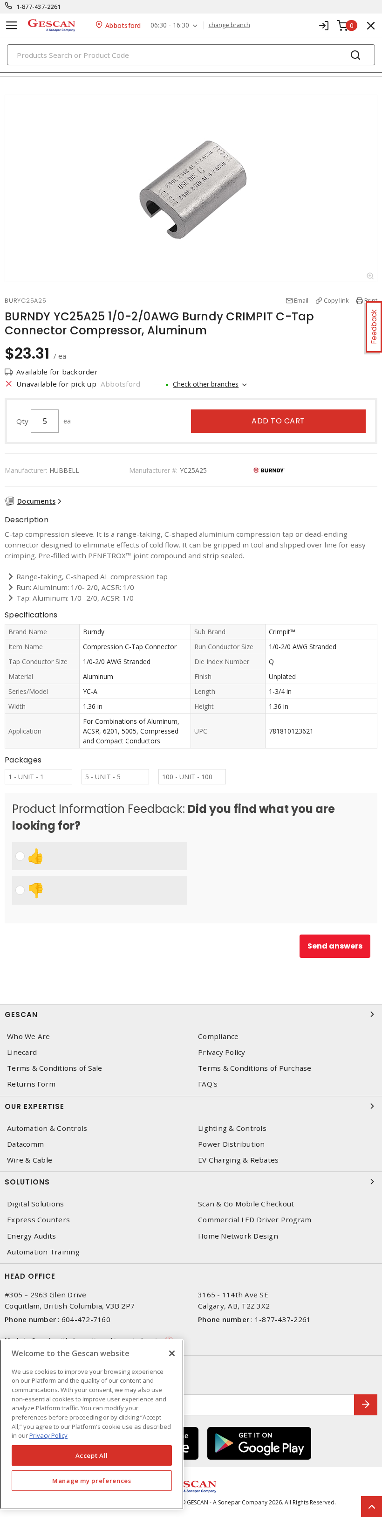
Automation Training (43, 1251)
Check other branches (206, 384)
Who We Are (28, 1036)
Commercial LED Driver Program (254, 1219)
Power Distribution (231, 1144)
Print (370, 300)
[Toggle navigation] (12, 25)
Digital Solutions (35, 1203)
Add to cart (278, 421)
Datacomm (25, 1144)
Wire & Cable (29, 1160)
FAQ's (208, 1084)
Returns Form (31, 1084)
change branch (229, 25)
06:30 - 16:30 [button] (169, 25)
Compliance (218, 1036)
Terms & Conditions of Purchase (255, 1068)
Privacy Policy (222, 1052)
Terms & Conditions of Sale (54, 1068)
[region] (92, 1424)
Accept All (92, 1455)
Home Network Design (238, 1236)
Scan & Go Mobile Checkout (246, 1203)
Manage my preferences (91, 1480)
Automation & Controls (47, 1128)
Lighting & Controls (232, 1128)
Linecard (22, 1052)
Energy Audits (31, 1236)
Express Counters (38, 1219)
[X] (172, 1353)
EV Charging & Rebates (238, 1160)
